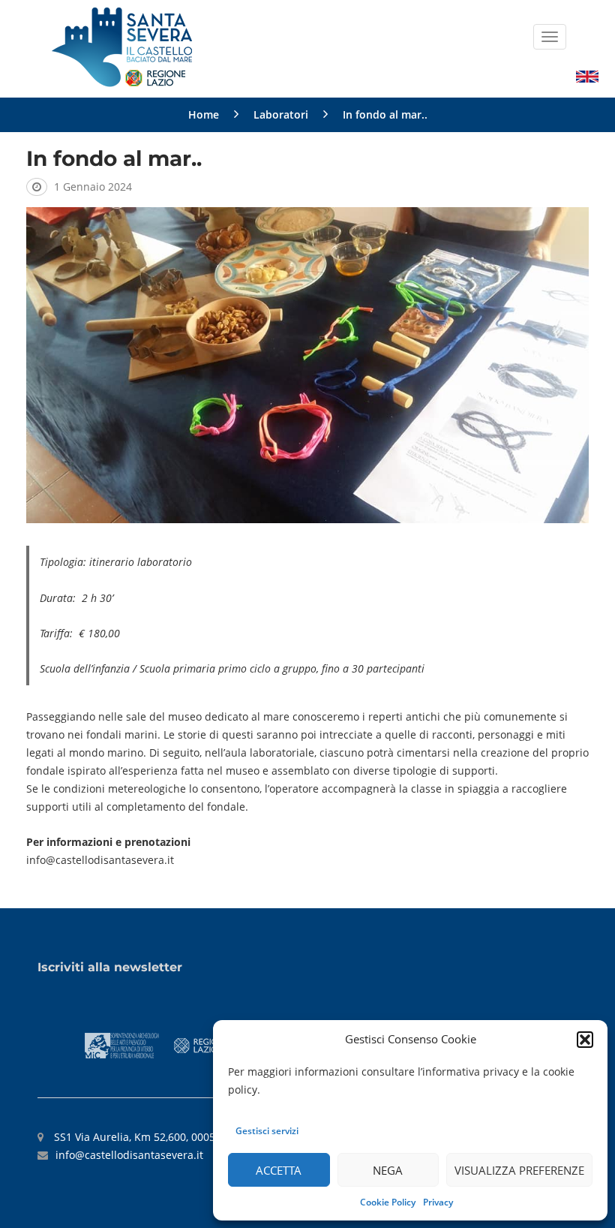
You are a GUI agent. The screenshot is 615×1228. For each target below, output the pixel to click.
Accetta (279, 1170)
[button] (585, 1039)
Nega (388, 1170)
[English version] (587, 75)
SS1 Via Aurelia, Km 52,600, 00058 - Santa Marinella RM (190, 1137)
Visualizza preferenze (519, 1170)
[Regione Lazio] (202, 1044)
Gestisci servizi (267, 1130)
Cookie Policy (388, 1202)
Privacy (438, 1202)
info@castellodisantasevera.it (129, 1155)
